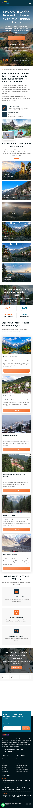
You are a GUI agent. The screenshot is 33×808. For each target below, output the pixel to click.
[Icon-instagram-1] (30, 804)
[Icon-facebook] (27, 804)
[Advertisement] (16, 698)
